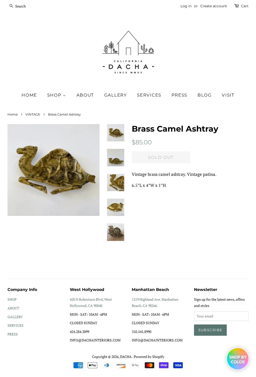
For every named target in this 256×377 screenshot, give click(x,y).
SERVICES (16, 325)
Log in (186, 6)
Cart (244, 6)
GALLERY (15, 316)
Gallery (115, 95)
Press (180, 95)
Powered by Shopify (149, 356)
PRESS (13, 334)
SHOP (55, 95)
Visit (228, 95)
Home (29, 95)
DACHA (126, 356)
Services (149, 95)
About (85, 95)
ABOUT (13, 308)
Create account (213, 6)
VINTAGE (33, 114)
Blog (205, 95)
